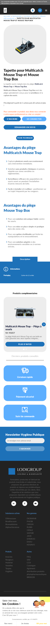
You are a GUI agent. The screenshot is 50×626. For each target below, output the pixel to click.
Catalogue (31, 565)
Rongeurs (17, 16)
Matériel (9, 562)
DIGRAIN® (31, 518)
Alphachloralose (12, 527)
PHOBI (30, 521)
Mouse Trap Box (21, 86)
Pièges (35, 16)
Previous (6, 324)
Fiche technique (25, 138)
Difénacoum (10, 518)
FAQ (29, 556)
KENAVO (31, 544)
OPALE (30, 530)
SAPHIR (30, 533)
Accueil (7, 16)
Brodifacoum (11, 521)
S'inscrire (12, 119)
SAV (28, 559)
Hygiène (8, 571)
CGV (29, 562)
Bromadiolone (11, 524)
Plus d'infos (25, 344)
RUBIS (29, 527)
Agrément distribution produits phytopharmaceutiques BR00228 (36, 572)
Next (44, 324)
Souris (27, 16)
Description (25, 259)
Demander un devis (25, 127)
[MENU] (46, 10)
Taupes (8, 568)
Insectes (8, 556)
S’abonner (25, 448)
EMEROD (31, 538)
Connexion (33, 10)
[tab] (25, 259)
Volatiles (9, 565)
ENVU (29, 541)
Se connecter (34, 119)
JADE (29, 535)
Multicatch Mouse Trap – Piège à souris (23, 328)
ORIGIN (30, 524)
